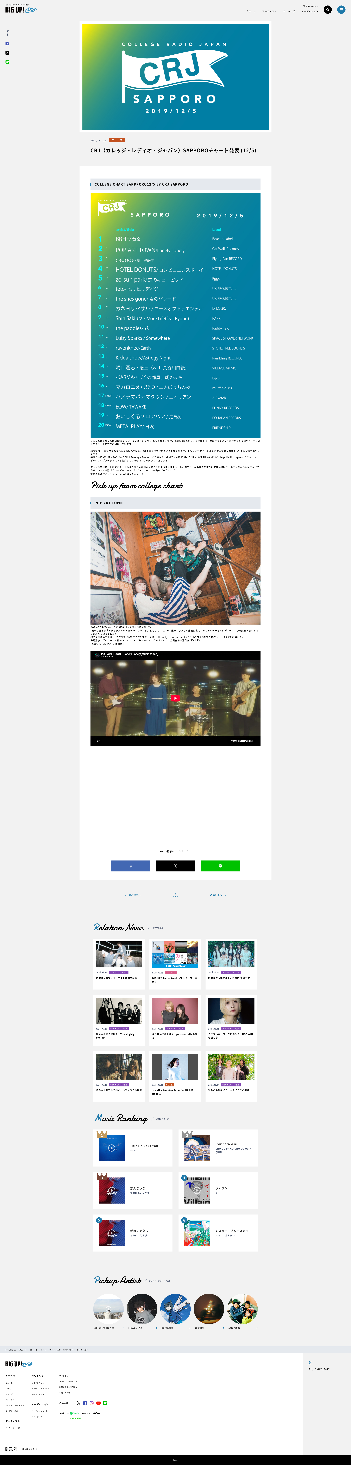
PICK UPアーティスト (14, 1405)
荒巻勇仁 (200, 1328)
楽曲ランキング (38, 1383)
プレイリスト (10, 1400)
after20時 (234, 1328)
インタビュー (10, 1394)
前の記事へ (135, 895)
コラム (8, 1388)
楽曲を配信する (312, 6)
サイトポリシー (65, 1376)
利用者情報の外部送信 (68, 1387)
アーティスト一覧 (12, 1428)
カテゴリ (251, 11)
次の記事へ (216, 895)
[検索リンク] (328, 9)
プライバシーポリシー (68, 1381)
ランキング (289, 11)
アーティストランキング (42, 1388)
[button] (119, 962)
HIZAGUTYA (135, 1328)
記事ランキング (38, 1394)
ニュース (9, 1383)
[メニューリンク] (341, 9)
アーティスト (269, 11)
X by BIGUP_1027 (319, 1369)
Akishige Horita (104, 1328)
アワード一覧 (37, 1417)
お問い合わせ (64, 1393)
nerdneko (168, 1328)
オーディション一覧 (40, 1411)
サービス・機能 (11, 1411)
